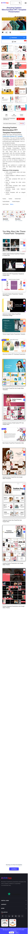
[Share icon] (6, 32)
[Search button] (20, 3)
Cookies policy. (15, 931)
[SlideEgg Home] (14, 878)
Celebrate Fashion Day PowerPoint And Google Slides (12, 520)
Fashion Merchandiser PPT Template (13, 136)
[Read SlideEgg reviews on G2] (4, 908)
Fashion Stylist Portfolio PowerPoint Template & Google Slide (14, 254)
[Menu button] (25, 3)
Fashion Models (6, 201)
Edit (20, 41)
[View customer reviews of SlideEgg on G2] (12, 908)
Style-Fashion (6, 204)
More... (12, 204)
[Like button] (2, 32)
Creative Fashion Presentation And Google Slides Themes (13, 564)
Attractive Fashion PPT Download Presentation (14, 354)
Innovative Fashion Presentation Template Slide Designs (13, 294)
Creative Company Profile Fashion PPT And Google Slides (13, 423)
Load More (14, 869)
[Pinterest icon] (10, 32)
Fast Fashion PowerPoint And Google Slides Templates (13, 389)
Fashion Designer (16, 201)
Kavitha (21, 115)
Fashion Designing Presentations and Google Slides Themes (13, 607)
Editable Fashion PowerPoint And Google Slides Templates (12, 477)
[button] (24, 240)
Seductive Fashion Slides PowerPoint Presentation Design (12, 314)
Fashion (4, 198)
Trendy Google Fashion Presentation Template (14, 334)
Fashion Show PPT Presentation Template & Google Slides (13, 274)
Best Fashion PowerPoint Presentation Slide (13, 443)
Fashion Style (18, 198)
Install (21, 118)
